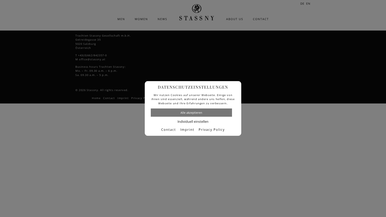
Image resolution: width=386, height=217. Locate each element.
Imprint (187, 129)
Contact (168, 129)
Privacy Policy (212, 129)
